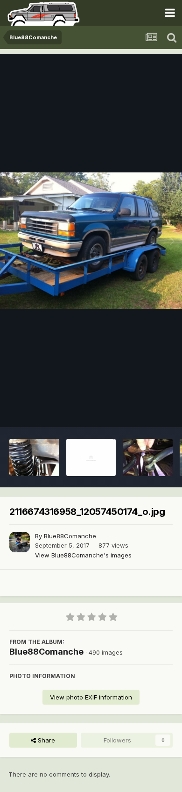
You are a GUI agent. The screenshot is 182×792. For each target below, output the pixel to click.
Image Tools (143, 410)
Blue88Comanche (70, 536)
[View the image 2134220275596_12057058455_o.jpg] (34, 457)
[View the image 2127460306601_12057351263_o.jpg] (91, 457)
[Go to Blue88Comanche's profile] (19, 542)
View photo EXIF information (91, 697)
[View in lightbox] (91, 240)
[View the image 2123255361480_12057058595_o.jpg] (148, 457)
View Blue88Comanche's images (83, 555)
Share (45, 740)
